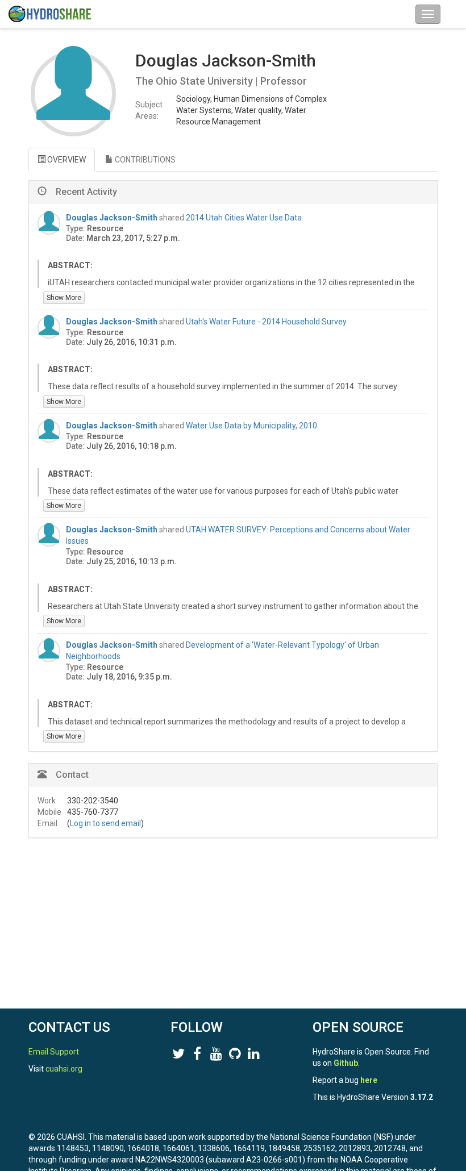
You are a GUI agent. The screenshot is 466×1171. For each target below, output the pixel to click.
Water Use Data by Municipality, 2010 (251, 425)
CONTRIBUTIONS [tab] (144, 159)
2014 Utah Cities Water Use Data (244, 217)
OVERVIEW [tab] (65, 159)
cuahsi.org (63, 1068)
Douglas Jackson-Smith (111, 217)
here (368, 1080)
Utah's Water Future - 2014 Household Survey (266, 321)
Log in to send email (105, 823)
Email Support (53, 1051)
